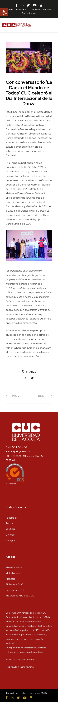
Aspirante (8, 9)
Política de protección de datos (20, 659)
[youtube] (34, 5)
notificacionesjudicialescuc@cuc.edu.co (24, 652)
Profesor (47, 9)
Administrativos (29, 13)
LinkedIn (10, 534)
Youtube (11, 529)
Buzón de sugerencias (20, 667)
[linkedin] (22, 5)
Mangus (10, 578)
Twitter (10, 523)
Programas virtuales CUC (20, 595)
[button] (4, 12)
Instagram (11, 540)
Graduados (35, 9)
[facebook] (17, 5)
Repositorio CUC (15, 590)
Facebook (11, 517)
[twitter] (28, 5)
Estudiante (21, 9)
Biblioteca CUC (14, 584)
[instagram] (41, 5)
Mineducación (14, 567)
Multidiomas (12, 573)
